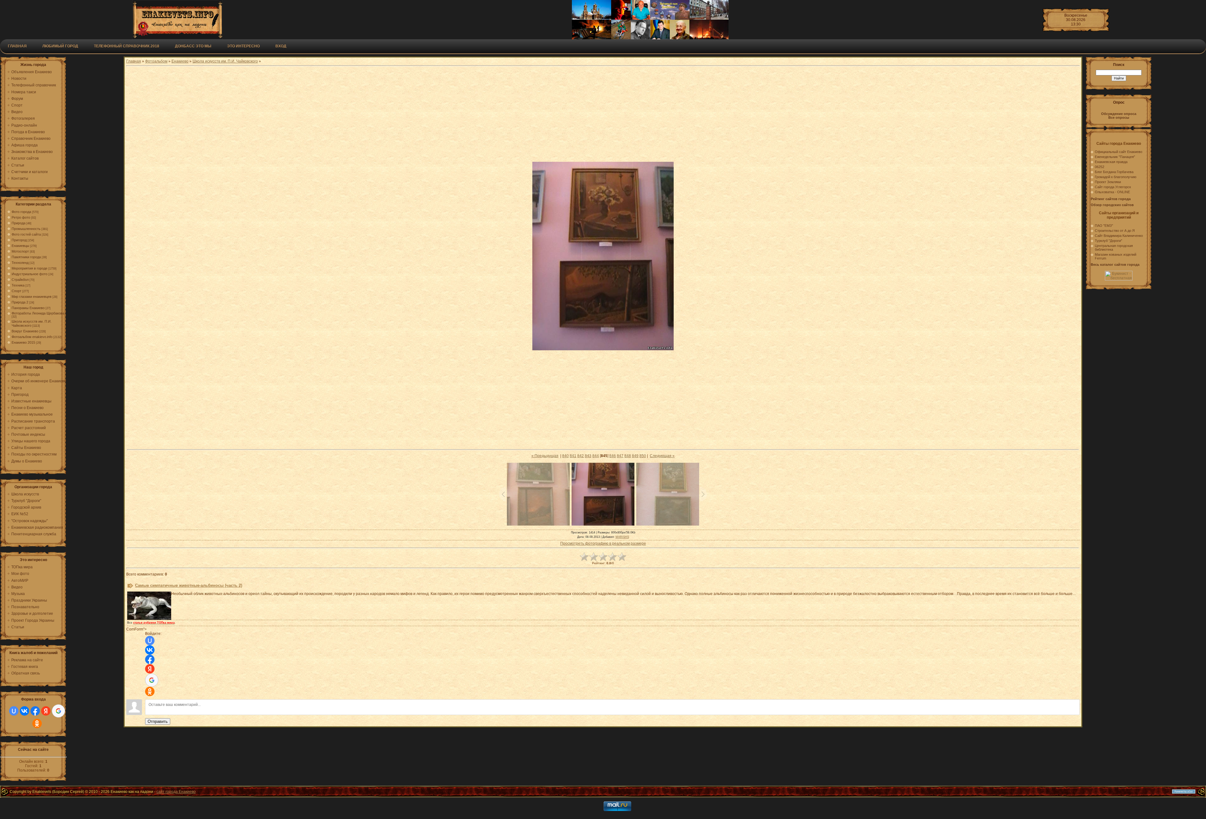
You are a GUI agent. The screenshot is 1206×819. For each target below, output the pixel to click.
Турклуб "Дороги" (1108, 241)
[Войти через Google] (58, 711)
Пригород (19, 240)
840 (565, 456)
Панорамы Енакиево (28, 308)
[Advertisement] (603, 115)
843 (588, 456)
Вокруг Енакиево (25, 331)
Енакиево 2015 (23, 342)
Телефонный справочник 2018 (126, 46)
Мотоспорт (20, 251)
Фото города (21, 212)
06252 (1099, 167)
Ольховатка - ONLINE (1112, 192)
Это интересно (243, 46)
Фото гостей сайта (26, 234)
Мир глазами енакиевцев (32, 296)
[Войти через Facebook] (35, 711)
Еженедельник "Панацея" (1115, 157)
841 (573, 456)
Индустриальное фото (29, 274)
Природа (18, 223)
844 (595, 456)
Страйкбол (20, 279)
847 (620, 456)
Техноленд (20, 263)
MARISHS (622, 536)
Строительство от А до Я (1115, 230)
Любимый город (60, 46)
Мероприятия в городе (29, 268)
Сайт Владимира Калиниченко (1119, 236)
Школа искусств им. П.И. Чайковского (225, 61)
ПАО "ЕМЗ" (1104, 225)
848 (627, 456)
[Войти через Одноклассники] (37, 723)
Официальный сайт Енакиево (1118, 152)
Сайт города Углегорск (1113, 187)
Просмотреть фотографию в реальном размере (603, 543)
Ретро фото (21, 217)
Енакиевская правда (1111, 162)
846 (612, 456)
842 (580, 456)
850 (642, 456)
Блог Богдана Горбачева (1114, 172)
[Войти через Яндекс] (46, 711)
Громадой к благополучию (1115, 177)
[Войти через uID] (14, 711)
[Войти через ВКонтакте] (24, 711)
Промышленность (26, 229)
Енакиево (179, 61)
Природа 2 (20, 302)
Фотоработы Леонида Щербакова (38, 313)
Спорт (16, 291)
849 (635, 456)
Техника (18, 285)
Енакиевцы (20, 246)
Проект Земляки (1108, 182)
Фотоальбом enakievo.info (32, 337)
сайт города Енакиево (176, 791)
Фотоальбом (156, 61)
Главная (17, 46)
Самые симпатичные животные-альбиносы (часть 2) (188, 585)
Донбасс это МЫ (193, 46)
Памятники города (26, 257)
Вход (280, 46)
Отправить (158, 721)
